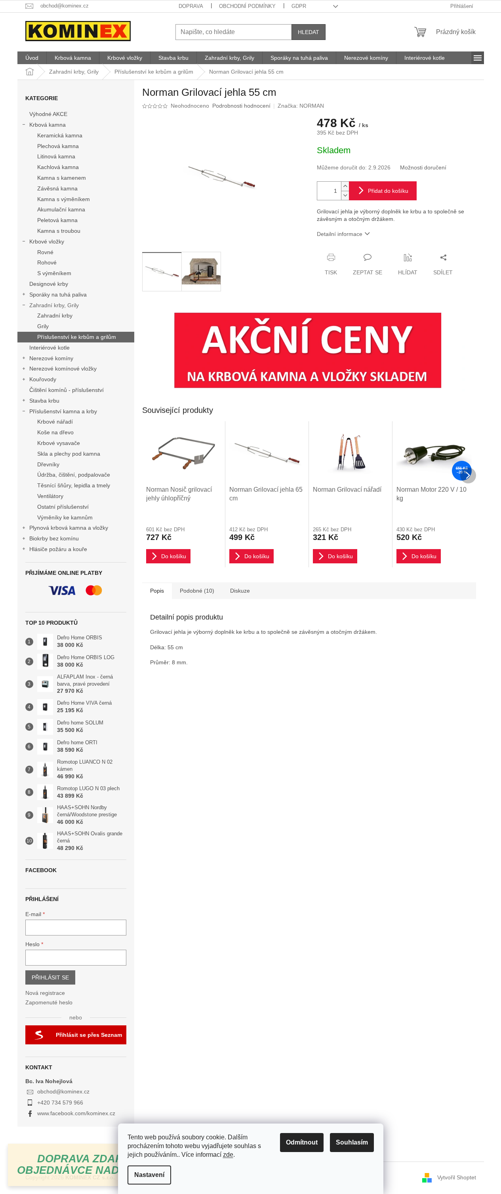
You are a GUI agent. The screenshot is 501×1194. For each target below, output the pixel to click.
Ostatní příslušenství (63, 507)
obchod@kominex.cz (63, 1091)
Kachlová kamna (58, 167)
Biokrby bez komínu (54, 538)
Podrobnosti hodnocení (241, 106)
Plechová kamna (58, 146)
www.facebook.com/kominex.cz (76, 1113)
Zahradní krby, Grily (54, 305)
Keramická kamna (59, 135)
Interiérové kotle (49, 347)
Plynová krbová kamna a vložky (68, 528)
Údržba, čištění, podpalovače (73, 475)
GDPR (298, 6)
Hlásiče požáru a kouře (58, 549)
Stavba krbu (44, 400)
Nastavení (149, 1174)
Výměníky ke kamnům (65, 517)
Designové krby (48, 284)
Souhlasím (352, 1142)
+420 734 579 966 (60, 1102)
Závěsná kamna (57, 188)
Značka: (301, 106)
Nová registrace (45, 993)
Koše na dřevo (55, 432)
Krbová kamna (47, 125)
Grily (43, 326)
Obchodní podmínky (247, 6)
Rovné (45, 252)
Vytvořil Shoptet (456, 1177)
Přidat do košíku (388, 191)
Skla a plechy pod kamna (68, 454)
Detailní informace (339, 234)
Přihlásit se (50, 977)
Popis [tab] (157, 590)
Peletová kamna (57, 220)
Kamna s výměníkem (63, 199)
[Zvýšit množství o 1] (345, 186)
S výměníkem (54, 273)
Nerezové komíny (51, 358)
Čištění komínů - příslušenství (66, 390)
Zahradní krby (54, 315)
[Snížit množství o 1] (345, 195)
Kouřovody (42, 379)
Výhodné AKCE (48, 114)
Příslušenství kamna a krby (63, 411)
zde (228, 1154)
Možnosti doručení (423, 167)
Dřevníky (48, 464)
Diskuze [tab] (240, 590)
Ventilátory (50, 496)
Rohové (47, 262)
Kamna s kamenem (61, 178)
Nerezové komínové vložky (63, 368)
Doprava (191, 6)
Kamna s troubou (58, 231)
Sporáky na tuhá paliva (58, 294)
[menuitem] (31, 57)
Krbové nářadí (55, 421)
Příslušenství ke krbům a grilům (76, 337)
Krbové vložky (46, 241)
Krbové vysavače (58, 443)
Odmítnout (302, 1142)
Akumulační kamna (61, 209)
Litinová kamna (56, 156)
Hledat (308, 32)
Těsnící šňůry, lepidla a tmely (73, 485)
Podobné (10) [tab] (197, 590)
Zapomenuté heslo (48, 1002)
